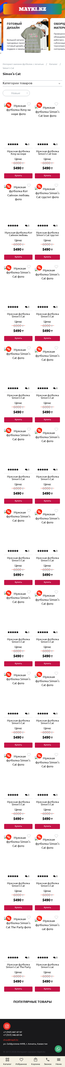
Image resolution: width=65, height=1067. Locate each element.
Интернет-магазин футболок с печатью (23, 64)
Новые (15, 93)
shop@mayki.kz (10, 1040)
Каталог (53, 64)
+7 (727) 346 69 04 (12, 1035)
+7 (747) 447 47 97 (12, 1032)
